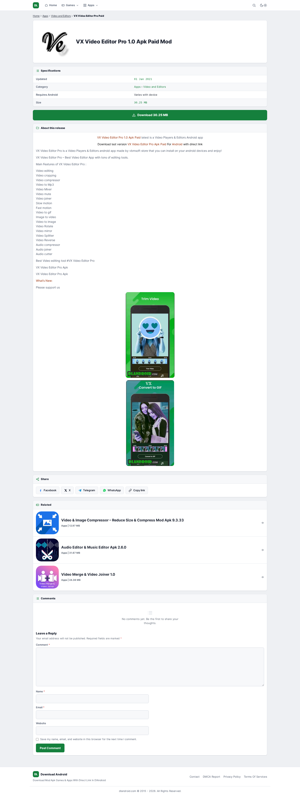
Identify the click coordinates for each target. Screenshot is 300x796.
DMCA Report (211, 776)
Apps (91, 5)
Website (41, 723)
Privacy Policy (232, 776)
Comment (43, 644)
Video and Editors (61, 15)
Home (53, 5)
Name (40, 691)
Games (70, 5)
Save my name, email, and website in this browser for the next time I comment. (88, 739)
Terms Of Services (255, 776)
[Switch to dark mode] (263, 5)
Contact (195, 776)
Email (40, 707)
